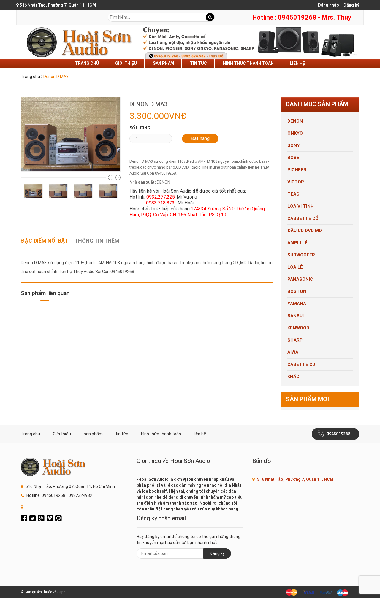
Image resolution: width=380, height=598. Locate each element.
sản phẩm (163, 63)
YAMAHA (296, 303)
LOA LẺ (295, 267)
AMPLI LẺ (297, 242)
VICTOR (295, 182)
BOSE (293, 157)
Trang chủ (87, 63)
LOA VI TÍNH (300, 206)
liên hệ (297, 63)
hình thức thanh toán (248, 63)
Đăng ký (351, 5)
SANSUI (295, 315)
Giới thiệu (126, 63)
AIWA (292, 352)
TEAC (293, 194)
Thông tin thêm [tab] (97, 241)
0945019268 (338, 434)
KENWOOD (298, 328)
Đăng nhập (328, 5)
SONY (293, 145)
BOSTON (296, 291)
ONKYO (295, 133)
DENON (295, 121)
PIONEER (296, 169)
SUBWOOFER (301, 255)
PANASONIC (300, 279)
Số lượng (139, 128)
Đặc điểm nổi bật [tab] (44, 241)
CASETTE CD (301, 364)
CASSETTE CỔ (303, 218)
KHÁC (293, 376)
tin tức (198, 63)
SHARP (295, 340)
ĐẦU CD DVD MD (304, 230)
